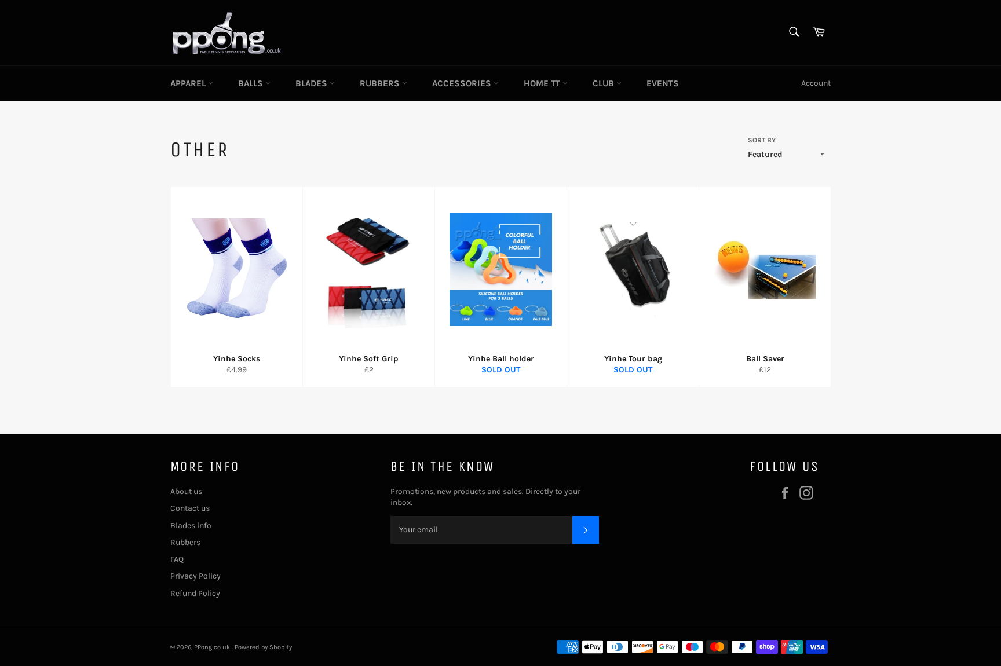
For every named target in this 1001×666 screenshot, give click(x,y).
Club (604, 83)
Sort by (762, 140)
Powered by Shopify (263, 647)
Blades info (190, 525)
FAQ (177, 559)
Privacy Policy (195, 576)
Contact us (190, 508)
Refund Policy (195, 593)
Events (662, 83)
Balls (251, 83)
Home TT (543, 83)
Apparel (189, 83)
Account (816, 83)
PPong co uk (213, 647)
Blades (312, 83)
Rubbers (381, 83)
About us (186, 491)
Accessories (463, 83)
